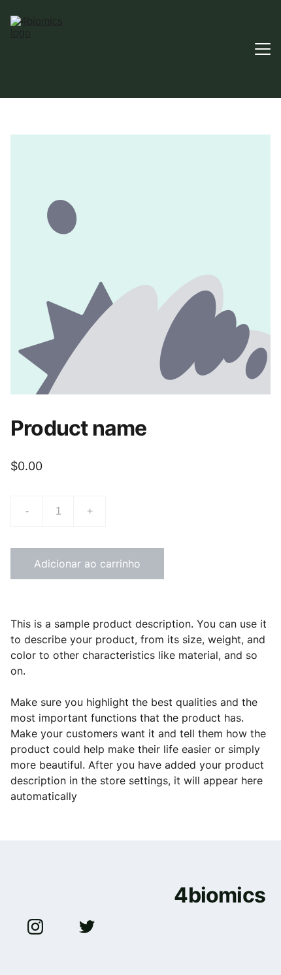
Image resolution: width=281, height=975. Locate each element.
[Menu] (263, 49)
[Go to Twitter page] (87, 927)
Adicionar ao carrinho (87, 563)
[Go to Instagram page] (41, 927)
